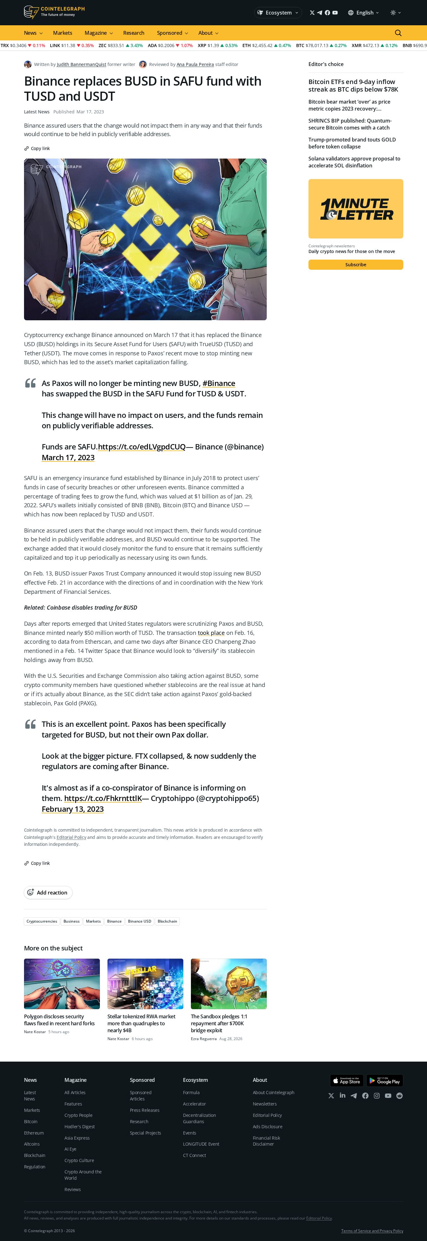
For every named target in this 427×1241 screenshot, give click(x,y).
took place (211, 632)
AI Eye (70, 1149)
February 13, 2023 (73, 809)
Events (189, 1133)
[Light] (395, 12)
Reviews (72, 1189)
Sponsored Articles (141, 1095)
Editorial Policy (71, 837)
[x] (331, 1097)
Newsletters (265, 1104)
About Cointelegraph (274, 1092)
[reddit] (399, 1097)
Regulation (35, 1167)
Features (73, 1104)
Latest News (37, 112)
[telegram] (354, 1097)
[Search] (398, 32)
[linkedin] (342, 1097)
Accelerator (194, 1104)
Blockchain (35, 1155)
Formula (191, 1092)
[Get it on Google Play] (384, 1080)
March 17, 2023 (68, 457)
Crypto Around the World (83, 1175)
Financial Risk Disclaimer (266, 1141)
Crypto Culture (79, 1160)
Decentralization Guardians (199, 1118)
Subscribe (355, 265)
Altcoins (32, 1144)
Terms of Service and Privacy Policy (372, 1230)
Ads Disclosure (268, 1127)
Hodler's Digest (79, 1127)
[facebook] (365, 1097)
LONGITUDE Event (201, 1144)
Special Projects (145, 1133)
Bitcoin (31, 1121)
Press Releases (145, 1110)
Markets (62, 32)
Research (133, 32)
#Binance (219, 383)
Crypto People (78, 1115)
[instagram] (377, 1097)
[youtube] (388, 1097)
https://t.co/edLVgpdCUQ (142, 446)
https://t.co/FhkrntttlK (103, 798)
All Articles (75, 1092)
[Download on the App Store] (347, 1080)
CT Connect (194, 1155)
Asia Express (77, 1138)
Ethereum (34, 1133)
